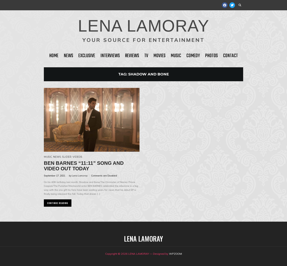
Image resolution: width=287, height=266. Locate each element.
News (68, 56)
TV (146, 56)
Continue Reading (57, 203)
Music (176, 56)
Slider (66, 156)
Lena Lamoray (80, 175)
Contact (230, 56)
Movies (159, 56)
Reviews (132, 56)
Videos (77, 156)
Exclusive (86, 56)
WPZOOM (175, 253)
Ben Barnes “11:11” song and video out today (84, 165)
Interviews (110, 56)
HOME (53, 56)
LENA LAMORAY (143, 25)
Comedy (193, 56)
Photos (211, 56)
